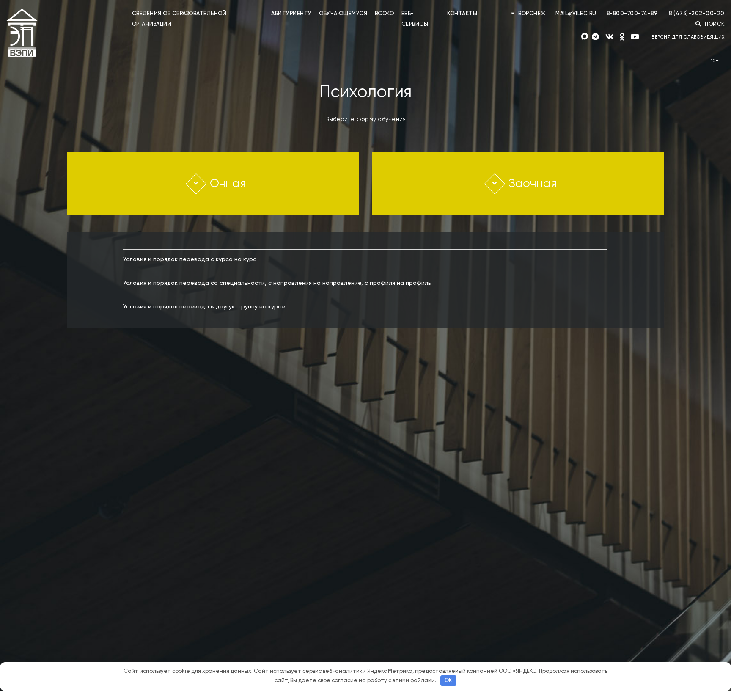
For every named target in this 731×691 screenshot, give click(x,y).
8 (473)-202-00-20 (697, 14)
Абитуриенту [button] (291, 14)
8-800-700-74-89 (632, 14)
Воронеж (532, 14)
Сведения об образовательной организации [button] (179, 19)
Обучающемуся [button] (343, 14)
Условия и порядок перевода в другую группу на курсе (204, 307)
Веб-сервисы (415, 19)
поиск (714, 24)
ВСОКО (384, 14)
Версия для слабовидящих (688, 37)
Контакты (462, 14)
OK (448, 680)
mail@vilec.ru (575, 14)
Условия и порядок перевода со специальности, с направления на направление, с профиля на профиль (277, 283)
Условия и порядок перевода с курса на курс (189, 259)
